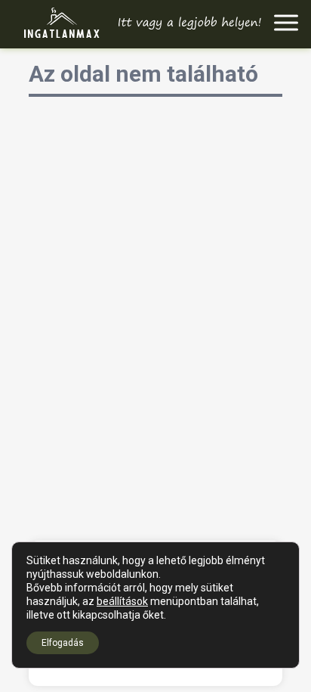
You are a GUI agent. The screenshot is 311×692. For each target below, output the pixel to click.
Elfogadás (63, 643)
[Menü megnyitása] (286, 22)
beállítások (122, 601)
